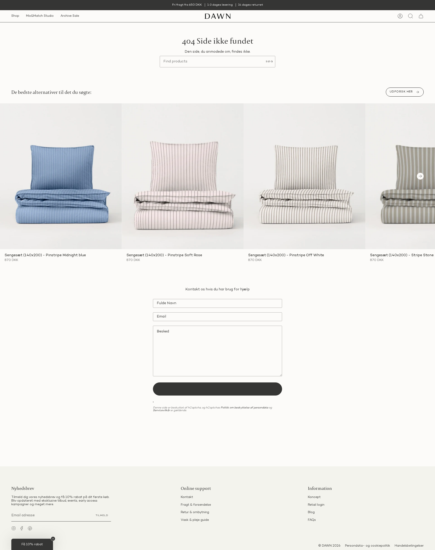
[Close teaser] (53, 538)
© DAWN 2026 (329, 546)
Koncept (314, 497)
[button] (15, 16)
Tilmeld (102, 515)
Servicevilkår (161, 410)
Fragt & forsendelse (196, 505)
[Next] (420, 176)
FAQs (312, 520)
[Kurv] (421, 16)
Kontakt (187, 497)
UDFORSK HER (401, 91)
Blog (311, 512)
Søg (269, 61)
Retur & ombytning (195, 512)
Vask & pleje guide (195, 520)
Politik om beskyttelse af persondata (244, 407)
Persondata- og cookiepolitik (367, 546)
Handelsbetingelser (409, 546)
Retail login (316, 505)
